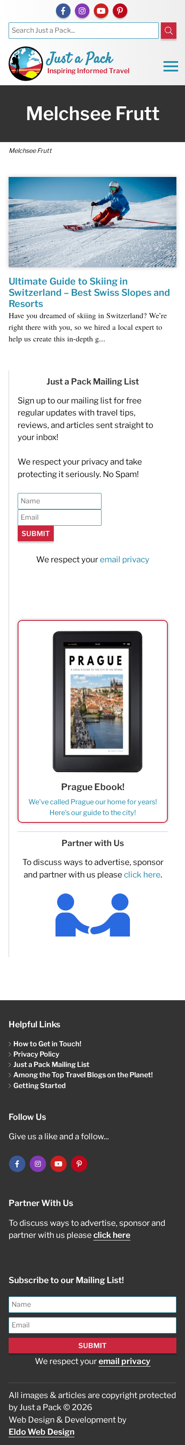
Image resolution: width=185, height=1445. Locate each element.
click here (142, 875)
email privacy (124, 559)
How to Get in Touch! (47, 1043)
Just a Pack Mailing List (51, 1064)
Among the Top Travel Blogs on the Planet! (83, 1074)
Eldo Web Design (41, 1432)
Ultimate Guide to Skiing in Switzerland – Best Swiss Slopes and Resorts (89, 292)
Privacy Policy (36, 1054)
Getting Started (39, 1085)
